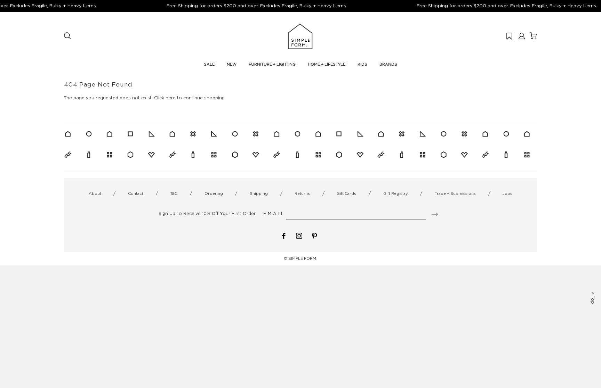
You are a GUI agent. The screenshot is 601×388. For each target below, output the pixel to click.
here (171, 97)
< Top (592, 298)
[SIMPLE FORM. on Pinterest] (314, 235)
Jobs (507, 193)
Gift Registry (395, 193)
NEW (232, 64)
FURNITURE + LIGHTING (272, 64)
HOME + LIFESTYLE (326, 64)
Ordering (214, 193)
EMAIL (274, 213)
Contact (135, 193)
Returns (302, 193)
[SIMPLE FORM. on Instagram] (299, 235)
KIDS (362, 64)
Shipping (259, 193)
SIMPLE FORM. (302, 258)
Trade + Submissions (455, 193)
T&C (173, 193)
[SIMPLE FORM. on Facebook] (284, 235)
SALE (209, 64)
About (95, 193)
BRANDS (388, 64)
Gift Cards (346, 193)
